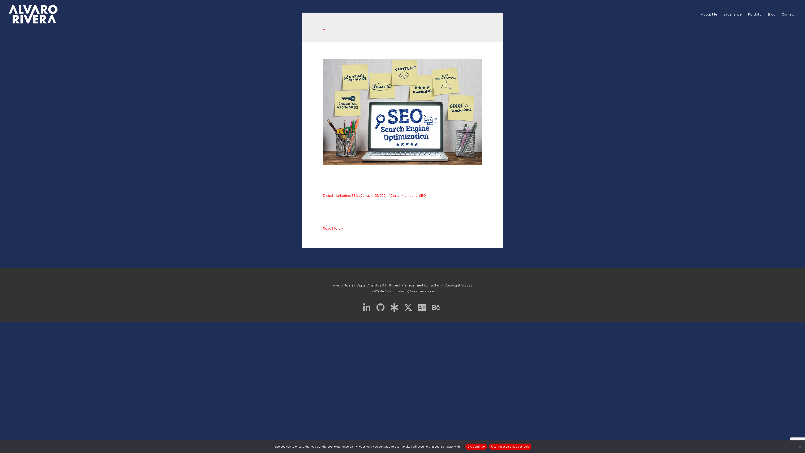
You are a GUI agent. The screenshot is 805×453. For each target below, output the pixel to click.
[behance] (437, 307)
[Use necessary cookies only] (800, 447)
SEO (355, 196)
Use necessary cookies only (510, 446)
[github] (382, 307)
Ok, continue (476, 446)
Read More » (333, 228)
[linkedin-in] (368, 307)
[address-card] (424, 307)
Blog (771, 14)
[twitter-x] (410, 307)
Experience (732, 14)
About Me (709, 14)
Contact (788, 14)
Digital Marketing (336, 196)
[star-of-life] (396, 307)
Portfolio (755, 14)
